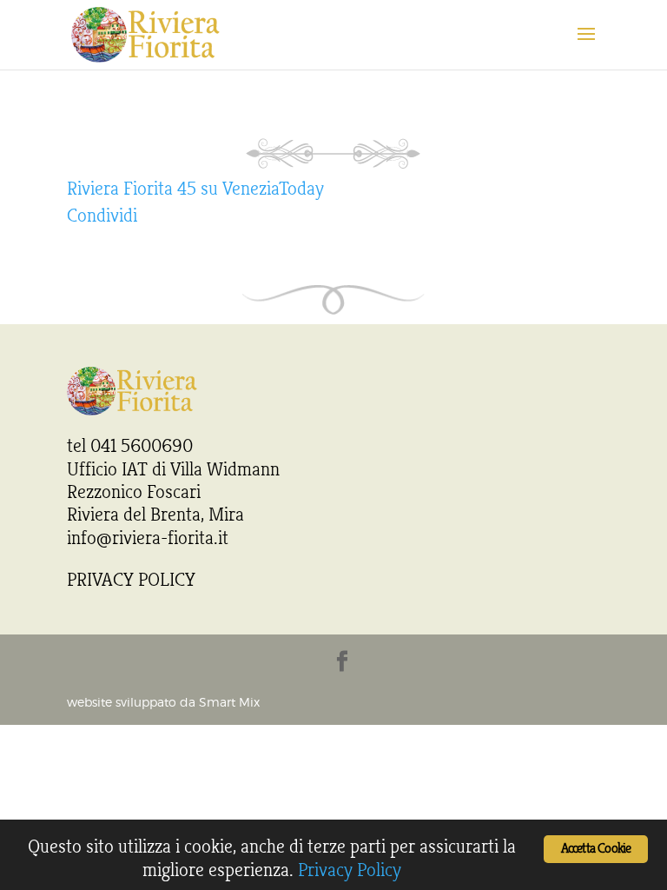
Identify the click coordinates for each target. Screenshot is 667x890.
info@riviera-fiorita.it (147, 538)
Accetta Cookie (596, 848)
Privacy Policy (349, 870)
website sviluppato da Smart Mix (163, 703)
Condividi (102, 215)
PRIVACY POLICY (131, 579)
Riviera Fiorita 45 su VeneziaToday (195, 188)
